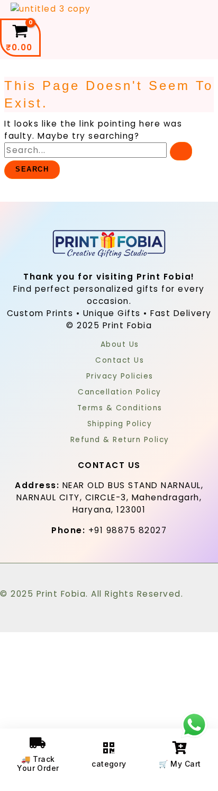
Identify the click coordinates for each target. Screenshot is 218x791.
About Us (120, 344)
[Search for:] (98, 150)
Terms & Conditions (119, 408)
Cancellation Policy (119, 392)
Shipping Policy (119, 424)
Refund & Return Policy (119, 440)
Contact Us (119, 360)
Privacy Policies (119, 376)
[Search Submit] (181, 151)
